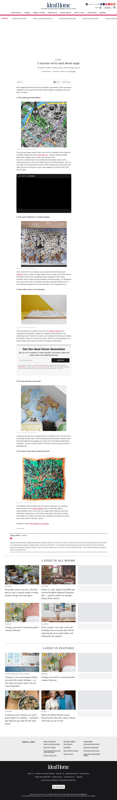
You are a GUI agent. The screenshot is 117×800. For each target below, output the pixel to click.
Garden (27, 12)
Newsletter (67, 82)
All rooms (58, 59)
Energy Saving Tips (50, 755)
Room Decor (16, 12)
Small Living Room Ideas (52, 744)
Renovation (52, 12)
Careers (79, 777)
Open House (92, 12)
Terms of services (40, 365)
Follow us (58, 82)
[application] (43, 193)
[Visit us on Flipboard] (112, 4)
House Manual (66, 12)
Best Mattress (68, 744)
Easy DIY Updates (50, 747)
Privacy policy (57, 777)
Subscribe (107, 7)
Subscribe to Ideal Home (92, 744)
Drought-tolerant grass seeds (67, 18)
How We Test (84, 773)
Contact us (60, 773)
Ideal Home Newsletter (91, 747)
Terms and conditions (43, 777)
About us (31, 773)
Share (20, 82)
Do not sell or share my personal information (58, 780)
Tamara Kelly (47, 71)
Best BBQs (67, 747)
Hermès (19, 274)
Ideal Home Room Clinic (91, 751)
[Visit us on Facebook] (101, 4)
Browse (103, 12)
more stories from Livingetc (39, 524)
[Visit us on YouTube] (114, 4)
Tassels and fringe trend (19, 18)
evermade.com (42, 155)
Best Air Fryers (68, 754)
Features (73, 71)
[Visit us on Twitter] (104, 4)
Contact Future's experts (45, 773)
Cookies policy (69, 777)
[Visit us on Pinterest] (109, 4)
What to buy (79, 12)
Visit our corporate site (81, 794)
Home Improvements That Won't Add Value (52, 751)
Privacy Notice (22, 367)
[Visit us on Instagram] (106, 4)
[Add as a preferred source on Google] (58, 787)
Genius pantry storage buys (91, 18)
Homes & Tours (39, 12)
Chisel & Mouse (54, 331)
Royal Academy (38, 508)
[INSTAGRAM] (11, 538)
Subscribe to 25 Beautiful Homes (92, 754)
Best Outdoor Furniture (71, 751)
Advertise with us (72, 773)
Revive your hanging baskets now (42, 18)
